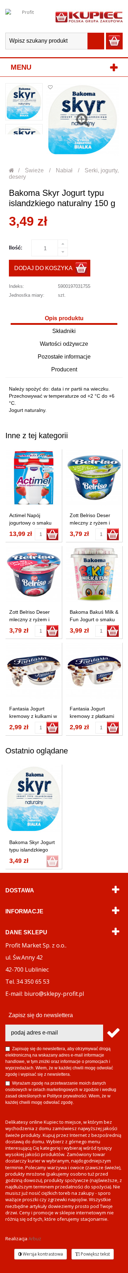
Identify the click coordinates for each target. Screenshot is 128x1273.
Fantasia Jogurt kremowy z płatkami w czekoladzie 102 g (92, 716)
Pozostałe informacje (64, 357)
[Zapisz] (113, 1033)
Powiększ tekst (95, 1254)
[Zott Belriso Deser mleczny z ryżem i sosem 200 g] (94, 478)
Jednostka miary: (26, 295)
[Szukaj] (95, 41)
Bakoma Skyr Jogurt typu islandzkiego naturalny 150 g (32, 849)
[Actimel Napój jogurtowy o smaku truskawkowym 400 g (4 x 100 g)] (34, 478)
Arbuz (34, 1238)
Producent (64, 369)
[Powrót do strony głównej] (12, 170)
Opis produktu (64, 318)
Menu (21, 67)
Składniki (64, 331)
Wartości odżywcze (64, 344)
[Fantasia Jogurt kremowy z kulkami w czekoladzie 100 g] (34, 671)
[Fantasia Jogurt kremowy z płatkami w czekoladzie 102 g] (94, 671)
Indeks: (16, 286)
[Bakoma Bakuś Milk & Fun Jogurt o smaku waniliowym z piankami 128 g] (94, 574)
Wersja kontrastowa (42, 1254)
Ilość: (15, 248)
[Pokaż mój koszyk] (114, 41)
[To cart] (52, 534)
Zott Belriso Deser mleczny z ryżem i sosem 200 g (90, 522)
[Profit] (25, 16)
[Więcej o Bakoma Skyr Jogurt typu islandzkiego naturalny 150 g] (34, 799)
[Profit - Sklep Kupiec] (89, 16)
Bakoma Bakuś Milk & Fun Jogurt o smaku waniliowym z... (94, 619)
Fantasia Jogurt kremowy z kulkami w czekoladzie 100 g (33, 716)
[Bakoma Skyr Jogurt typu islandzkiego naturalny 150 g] (24, 101)
